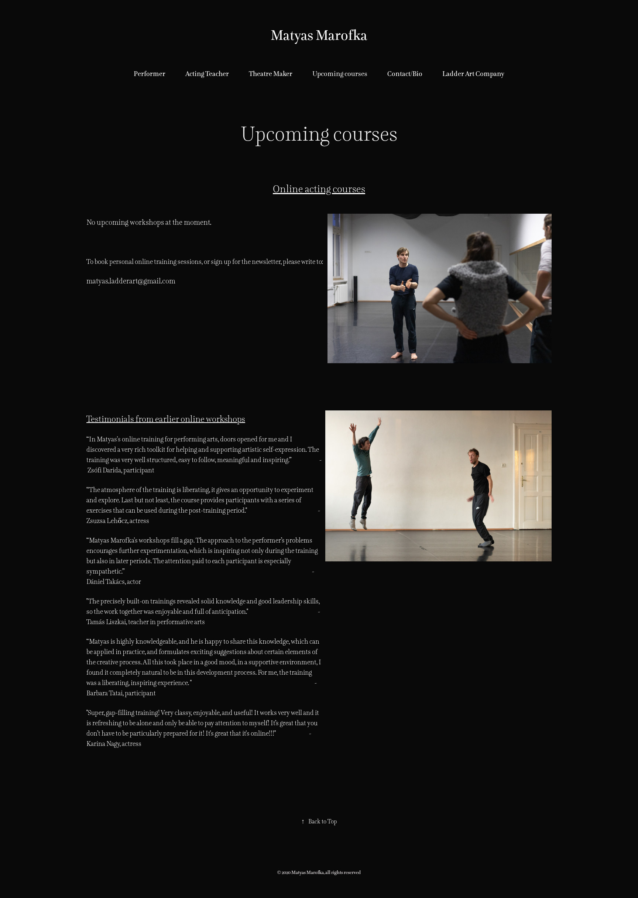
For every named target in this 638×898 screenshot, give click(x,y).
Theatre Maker (270, 74)
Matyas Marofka (319, 35)
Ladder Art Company (473, 74)
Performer (149, 74)
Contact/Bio (404, 74)
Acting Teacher (207, 74)
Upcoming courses (339, 74)
